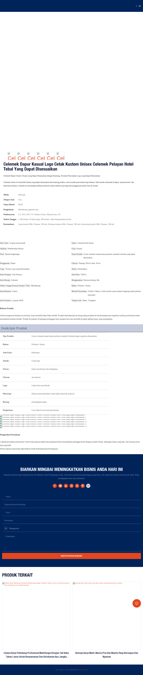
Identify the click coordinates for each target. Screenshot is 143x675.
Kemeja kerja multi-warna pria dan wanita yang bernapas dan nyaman (106, 655)
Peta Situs (84, 670)
